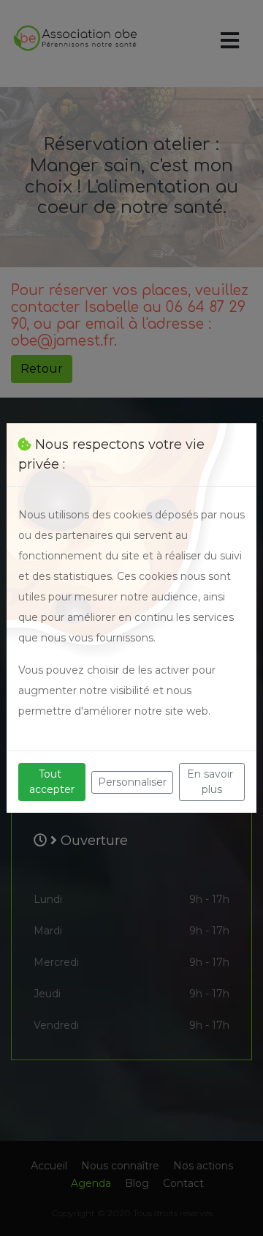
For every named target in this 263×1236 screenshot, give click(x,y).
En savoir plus (211, 781)
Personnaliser (132, 782)
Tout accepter (52, 781)
